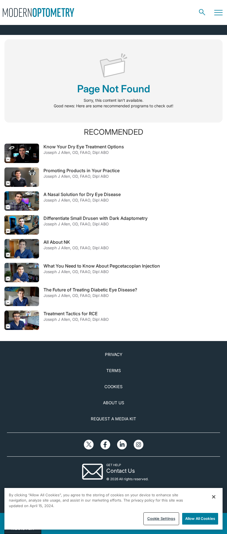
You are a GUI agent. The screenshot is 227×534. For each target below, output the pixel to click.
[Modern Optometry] (38, 12)
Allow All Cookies (200, 518)
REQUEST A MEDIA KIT (113, 418)
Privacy (113, 354)
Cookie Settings (161, 518)
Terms (113, 370)
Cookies (113, 386)
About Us (113, 402)
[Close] (214, 497)
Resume (21, 153)
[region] (113, 509)
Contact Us (120, 470)
